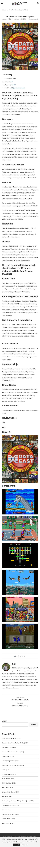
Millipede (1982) (7, 796)
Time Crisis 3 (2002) (8, 823)
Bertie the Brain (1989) (9, 747)
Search (4, 721)
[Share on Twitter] (20, 656)
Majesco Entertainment (18, 88)
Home (3, 10)
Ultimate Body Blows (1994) (10, 792)
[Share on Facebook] (18, 656)
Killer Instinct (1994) (8, 778)
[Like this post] (16, 656)
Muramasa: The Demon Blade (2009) (13, 765)
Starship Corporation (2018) (10, 761)
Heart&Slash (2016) (8, 756)
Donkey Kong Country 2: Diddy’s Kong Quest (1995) (17, 801)
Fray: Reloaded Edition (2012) (11, 738)
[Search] (38, 3)
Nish (10, 19)
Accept (17, 845)
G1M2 (14, 85)
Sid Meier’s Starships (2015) (10, 805)
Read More (25, 845)
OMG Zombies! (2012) (9, 783)
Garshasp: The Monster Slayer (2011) (13, 752)
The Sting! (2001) (7, 787)
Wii (12, 82)
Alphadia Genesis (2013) (9, 774)
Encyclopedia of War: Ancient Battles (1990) (15, 743)
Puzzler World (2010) (8, 819)
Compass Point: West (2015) (10, 814)
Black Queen (5, 770)
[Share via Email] (24, 656)
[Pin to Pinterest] (22, 656)
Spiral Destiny (6, 810)
